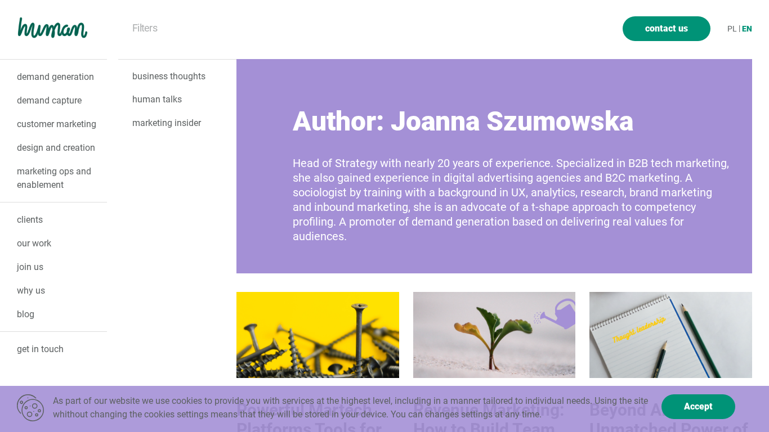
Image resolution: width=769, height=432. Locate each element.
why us (31, 290)
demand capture (49, 100)
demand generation (55, 76)
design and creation (56, 147)
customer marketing (56, 124)
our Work (34, 243)
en (747, 28)
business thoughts (168, 76)
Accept (698, 406)
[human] (55, 30)
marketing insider (166, 123)
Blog (25, 314)
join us (30, 267)
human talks (157, 99)
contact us (666, 28)
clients (30, 219)
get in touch (40, 349)
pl (732, 28)
